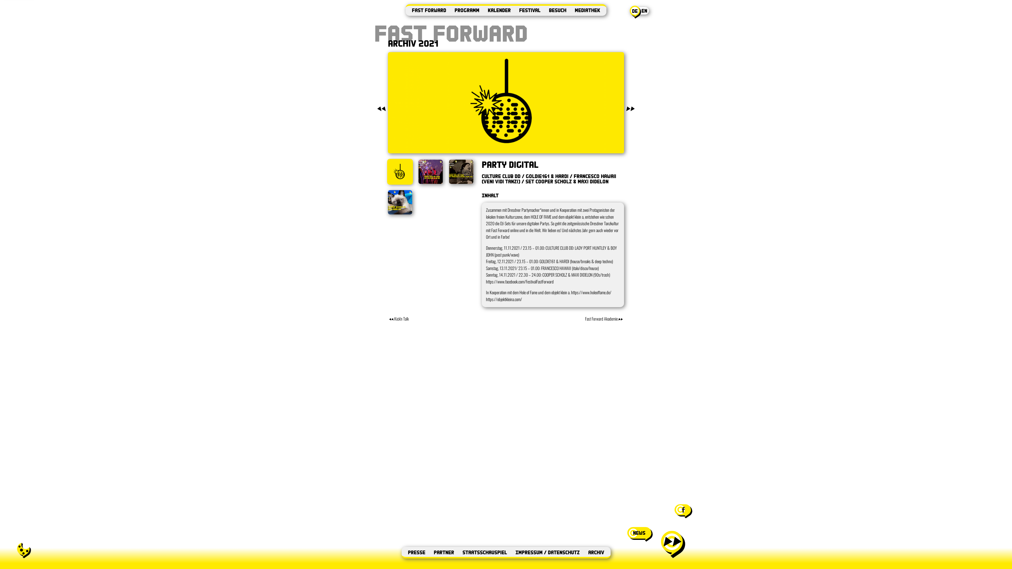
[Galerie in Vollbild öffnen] (506, 102)
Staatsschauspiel (485, 552)
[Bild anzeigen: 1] (400, 172)
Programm (467, 10)
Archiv (596, 552)
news (639, 533)
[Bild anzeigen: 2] (431, 172)
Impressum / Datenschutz (547, 552)
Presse (416, 552)
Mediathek (587, 10)
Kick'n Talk (401, 319)
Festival (530, 10)
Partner (444, 552)
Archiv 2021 (413, 43)
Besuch (557, 10)
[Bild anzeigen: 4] (400, 202)
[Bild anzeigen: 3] (461, 172)
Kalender (499, 10)
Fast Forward (429, 10)
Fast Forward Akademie (601, 319)
